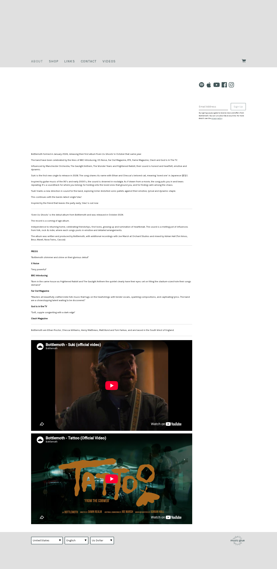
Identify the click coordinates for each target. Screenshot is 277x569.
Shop (53, 61)
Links (69, 61)
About (37, 61)
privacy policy (216, 118)
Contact (89, 61)
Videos (109, 61)
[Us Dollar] (102, 540)
